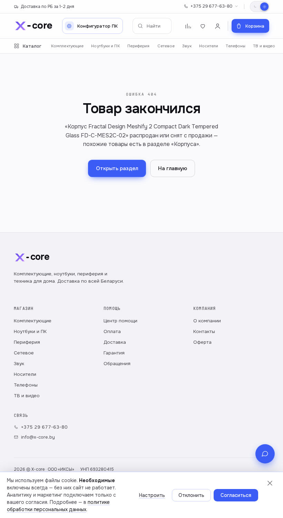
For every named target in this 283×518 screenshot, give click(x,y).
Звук (186, 46)
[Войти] (217, 26)
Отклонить (191, 495)
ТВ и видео (264, 46)
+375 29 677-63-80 (211, 6)
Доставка (115, 342)
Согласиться (236, 495)
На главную (172, 168)
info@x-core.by (38, 437)
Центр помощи (120, 321)
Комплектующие (67, 46)
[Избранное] (202, 26)
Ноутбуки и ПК (105, 46)
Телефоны (235, 46)
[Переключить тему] (259, 6)
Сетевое (166, 46)
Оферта (202, 342)
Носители (208, 46)
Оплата (112, 331)
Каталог (32, 46)
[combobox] (152, 26)
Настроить (152, 495)
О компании (207, 321)
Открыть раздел (117, 168)
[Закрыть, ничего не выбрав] (270, 483)
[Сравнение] (188, 26)
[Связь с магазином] (265, 453)
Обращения (117, 363)
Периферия (138, 46)
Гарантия (114, 353)
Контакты (204, 331)
